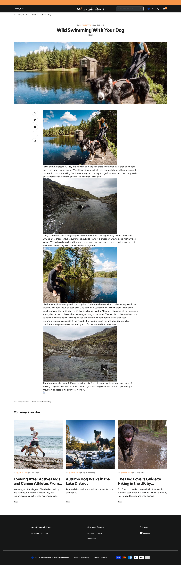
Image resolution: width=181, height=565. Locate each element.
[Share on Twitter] (35, 113)
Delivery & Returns (94, 533)
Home (15, 15)
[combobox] (130, 9)
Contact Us (91, 538)
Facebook (146, 533)
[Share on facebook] (35, 127)
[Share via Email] (35, 134)
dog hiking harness (126, 311)
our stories (26, 15)
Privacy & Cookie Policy (81, 557)
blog (20, 15)
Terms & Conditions (100, 557)
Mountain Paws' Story (39, 533)
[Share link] (35, 141)
